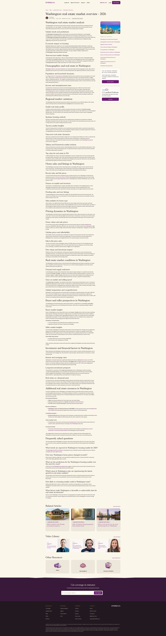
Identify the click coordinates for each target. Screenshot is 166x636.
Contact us (92, 613)
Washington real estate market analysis (109, 39)
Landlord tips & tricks (57, 10)
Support (83, 2)
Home (47, 10)
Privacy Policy (78, 618)
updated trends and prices (77, 401)
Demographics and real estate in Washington (110, 41)
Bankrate (58, 363)
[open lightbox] (57, 545)
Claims (88, 2)
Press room (77, 616)
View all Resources (116, 557)
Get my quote (110, 81)
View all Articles (116, 506)
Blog (50, 10)
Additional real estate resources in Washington (107, 62)
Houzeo (67, 383)
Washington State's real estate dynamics (55, 69)
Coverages (48, 608)
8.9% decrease (65, 187)
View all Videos (117, 536)
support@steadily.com (95, 618)
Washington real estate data (67, 403)
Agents (62, 611)
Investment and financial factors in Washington (108, 58)
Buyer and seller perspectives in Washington (110, 54)
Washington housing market (61, 466)
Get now (110, 99)
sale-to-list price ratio (53, 243)
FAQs (47, 616)
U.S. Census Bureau (58, 76)
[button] (66, 2)
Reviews (47, 618)
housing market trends (74, 422)
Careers (77, 608)
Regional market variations (106, 44)
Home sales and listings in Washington (108, 47)
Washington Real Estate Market (55, 450)
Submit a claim (93, 611)
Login (110, 2)
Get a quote (116, 2)
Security (77, 613)
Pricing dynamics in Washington (107, 49)
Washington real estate (53, 25)
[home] (50, 2)
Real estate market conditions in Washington (110, 52)
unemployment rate (52, 91)
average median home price (62, 178)
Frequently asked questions (106, 65)
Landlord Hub (49, 611)
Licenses (77, 611)
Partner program (64, 608)
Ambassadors (63, 613)
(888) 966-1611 (103, 2)
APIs (61, 616)
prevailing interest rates (81, 359)
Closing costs (85, 329)
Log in (91, 608)
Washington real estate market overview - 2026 (73, 10)
